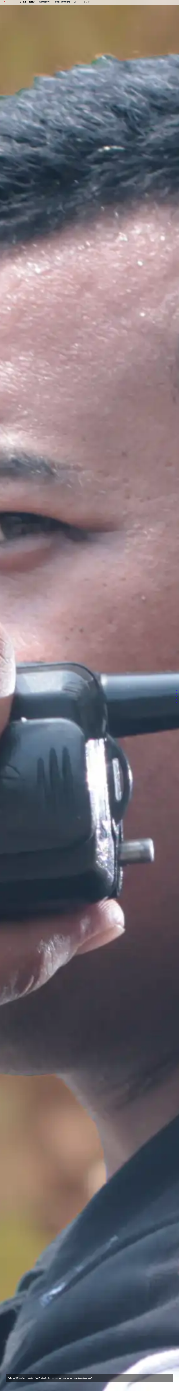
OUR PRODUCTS (45, 2)
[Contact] (175, 702)
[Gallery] (175, 696)
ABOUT (77, 2)
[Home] (175, 690)
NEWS (33, 2)
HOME (23, 2)
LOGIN (87, 2)
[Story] (175, 699)
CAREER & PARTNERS (62, 2)
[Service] (175, 693)
